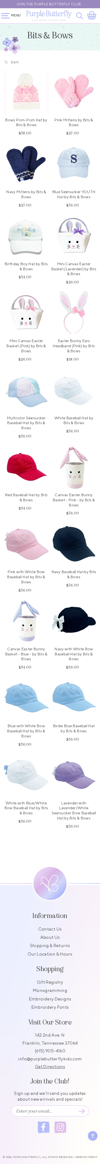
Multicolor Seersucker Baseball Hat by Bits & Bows (26, 423)
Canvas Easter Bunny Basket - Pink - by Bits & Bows (74, 500)
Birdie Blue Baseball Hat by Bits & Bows (74, 728)
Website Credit (86, 1157)
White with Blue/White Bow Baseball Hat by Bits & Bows (26, 808)
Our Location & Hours (50, 954)
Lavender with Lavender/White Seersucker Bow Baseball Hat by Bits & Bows (74, 810)
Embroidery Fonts (50, 1007)
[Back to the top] (93, 1136)
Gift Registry (50, 982)
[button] (80, 15)
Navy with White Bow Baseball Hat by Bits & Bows (73, 654)
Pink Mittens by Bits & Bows (73, 122)
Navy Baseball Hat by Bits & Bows (73, 574)
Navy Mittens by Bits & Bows (26, 194)
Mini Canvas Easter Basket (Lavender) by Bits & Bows (73, 269)
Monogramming (50, 990)
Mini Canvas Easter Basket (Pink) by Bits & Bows (26, 345)
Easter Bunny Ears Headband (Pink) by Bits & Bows (74, 345)
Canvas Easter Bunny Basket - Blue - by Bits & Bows (26, 654)
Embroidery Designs (50, 998)
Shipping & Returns (50, 945)
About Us (50, 937)
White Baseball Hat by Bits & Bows (73, 420)
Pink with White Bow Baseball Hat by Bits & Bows (26, 577)
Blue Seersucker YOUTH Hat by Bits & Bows (74, 194)
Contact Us (50, 929)
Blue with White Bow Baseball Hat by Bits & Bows (26, 731)
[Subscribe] (81, 1111)
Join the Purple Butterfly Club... (50, 4)
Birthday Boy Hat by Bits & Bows (26, 266)
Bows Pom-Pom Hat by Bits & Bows (26, 122)
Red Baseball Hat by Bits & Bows (26, 497)
